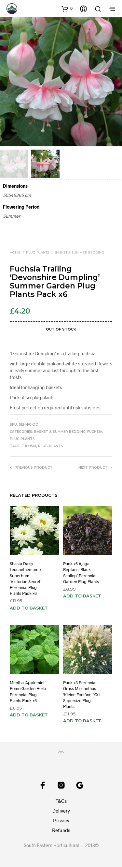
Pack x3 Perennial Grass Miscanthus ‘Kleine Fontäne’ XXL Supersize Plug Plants (82, 694)
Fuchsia (94, 432)
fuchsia (28, 446)
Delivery (61, 811)
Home (15, 252)
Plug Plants (37, 252)
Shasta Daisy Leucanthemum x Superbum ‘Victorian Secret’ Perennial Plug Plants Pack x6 (25, 578)
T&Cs (61, 801)
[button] (67, 8)
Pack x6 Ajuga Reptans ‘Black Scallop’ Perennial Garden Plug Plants (81, 572)
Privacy (61, 820)
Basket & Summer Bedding (79, 252)
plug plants (50, 446)
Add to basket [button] (29, 607)
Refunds (61, 830)
